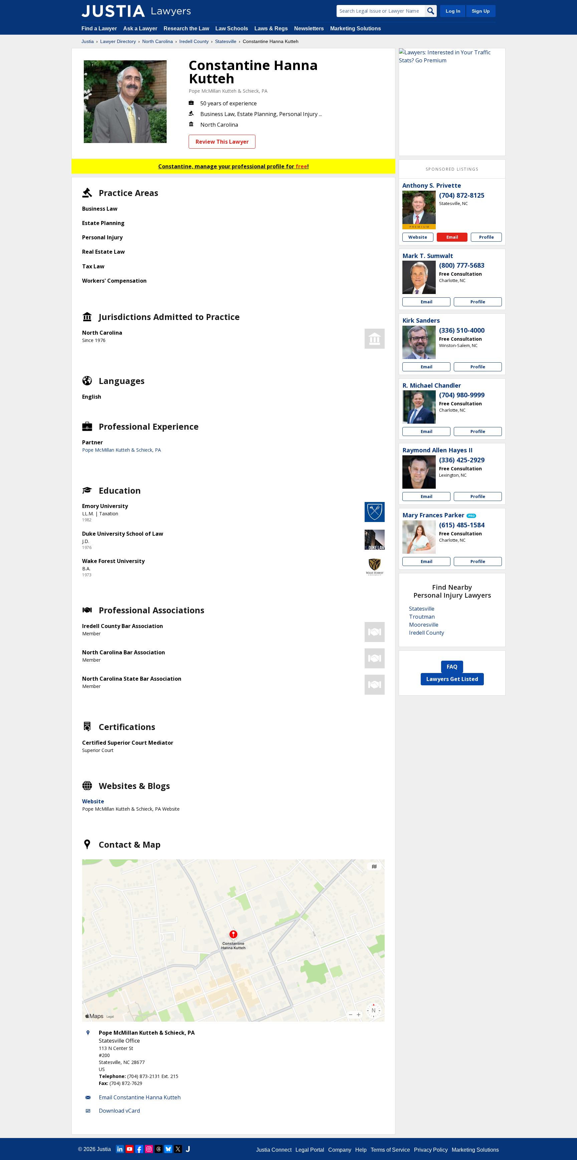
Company (339, 1150)
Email (452, 237)
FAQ (452, 666)
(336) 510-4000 (462, 330)
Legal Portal (310, 1150)
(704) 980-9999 (462, 395)
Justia (87, 41)
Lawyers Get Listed (452, 679)
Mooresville (423, 624)
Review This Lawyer (222, 141)
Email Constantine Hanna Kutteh (140, 1097)
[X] (178, 1149)
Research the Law (186, 28)
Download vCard (119, 1110)
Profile (486, 237)
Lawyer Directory (118, 41)
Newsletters (309, 28)
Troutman (422, 616)
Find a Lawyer (99, 28)
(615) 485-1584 (462, 525)
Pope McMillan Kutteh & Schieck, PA (228, 91)
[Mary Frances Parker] (419, 537)
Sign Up (481, 11)
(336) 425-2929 (462, 460)
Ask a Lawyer (141, 28)
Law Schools (231, 28)
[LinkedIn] (120, 1149)
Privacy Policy (431, 1150)
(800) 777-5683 (462, 265)
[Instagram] (149, 1149)
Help (361, 1150)
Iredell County (194, 41)
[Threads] (159, 1149)
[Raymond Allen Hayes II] (419, 472)
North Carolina (157, 41)
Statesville (225, 41)
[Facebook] (139, 1149)
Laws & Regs (271, 28)
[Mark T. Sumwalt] (419, 277)
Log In (453, 11)
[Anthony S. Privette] (419, 207)
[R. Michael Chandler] (419, 407)
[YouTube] (130, 1149)
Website (93, 801)
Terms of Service (390, 1150)
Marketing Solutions (355, 28)
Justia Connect (274, 1150)
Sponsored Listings (452, 169)
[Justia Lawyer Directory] (113, 11)
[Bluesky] (168, 1149)
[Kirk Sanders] (419, 342)
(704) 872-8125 (462, 195)
